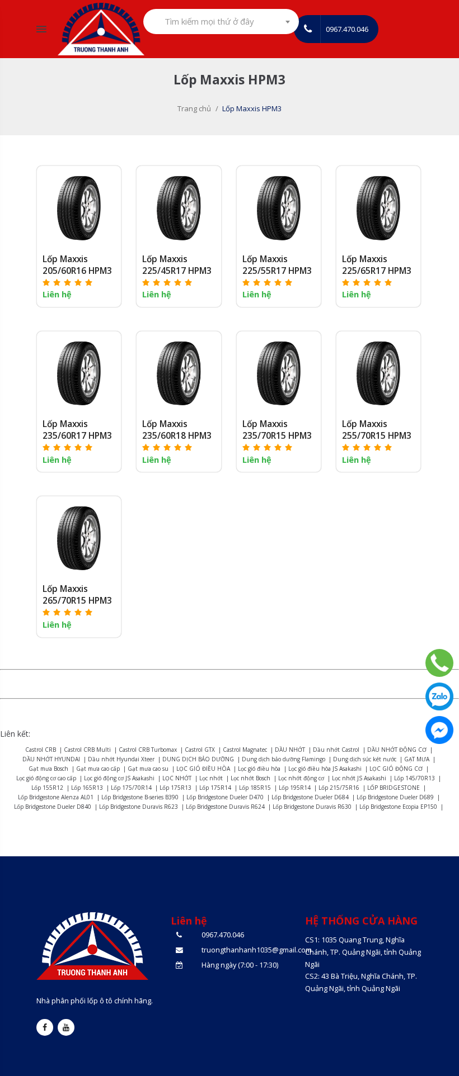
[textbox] (212, 21)
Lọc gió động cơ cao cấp (46, 778)
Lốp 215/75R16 (339, 787)
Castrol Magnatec (245, 749)
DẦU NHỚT (290, 749)
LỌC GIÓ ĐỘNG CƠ (396, 768)
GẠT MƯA (416, 759)
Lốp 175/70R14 (131, 787)
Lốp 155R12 (47, 787)
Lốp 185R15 (255, 787)
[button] (68, 282)
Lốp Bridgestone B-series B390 (140, 797)
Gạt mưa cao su (148, 768)
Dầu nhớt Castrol (336, 749)
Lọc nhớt (211, 778)
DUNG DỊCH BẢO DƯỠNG (198, 759)
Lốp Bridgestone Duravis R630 (312, 806)
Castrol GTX (200, 749)
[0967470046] (439, 663)
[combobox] (221, 21)
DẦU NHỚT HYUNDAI (51, 759)
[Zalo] (439, 696)
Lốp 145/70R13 (414, 778)
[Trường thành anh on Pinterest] (66, 1027)
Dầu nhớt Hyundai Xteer (121, 759)
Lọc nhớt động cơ (301, 778)
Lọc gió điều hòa (259, 768)
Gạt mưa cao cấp (98, 768)
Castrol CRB (40, 749)
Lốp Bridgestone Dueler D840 (52, 806)
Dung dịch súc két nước (364, 759)
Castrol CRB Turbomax (148, 749)
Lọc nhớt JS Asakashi (359, 778)
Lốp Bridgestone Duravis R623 (138, 806)
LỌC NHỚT (176, 778)
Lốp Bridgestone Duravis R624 (225, 806)
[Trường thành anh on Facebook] (44, 1027)
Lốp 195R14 (295, 787)
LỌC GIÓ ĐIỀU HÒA (203, 768)
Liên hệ (57, 294)
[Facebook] (439, 730)
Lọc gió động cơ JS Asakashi (119, 778)
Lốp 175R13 (175, 787)
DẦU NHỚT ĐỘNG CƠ (397, 749)
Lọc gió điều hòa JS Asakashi (325, 768)
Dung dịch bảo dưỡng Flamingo (283, 759)
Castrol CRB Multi (87, 749)
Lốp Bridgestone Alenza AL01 (55, 797)
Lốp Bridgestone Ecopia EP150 (398, 806)
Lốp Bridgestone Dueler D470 (225, 797)
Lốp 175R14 (215, 787)
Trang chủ (194, 108)
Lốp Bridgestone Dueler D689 (395, 797)
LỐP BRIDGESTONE (393, 787)
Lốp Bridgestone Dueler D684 (310, 797)
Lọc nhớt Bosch (250, 778)
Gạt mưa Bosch (48, 768)
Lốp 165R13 (87, 787)
